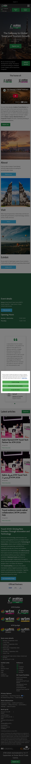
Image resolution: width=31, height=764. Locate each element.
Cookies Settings (15, 382)
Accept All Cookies (15, 389)
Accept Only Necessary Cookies (15, 385)
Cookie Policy (24, 378)
